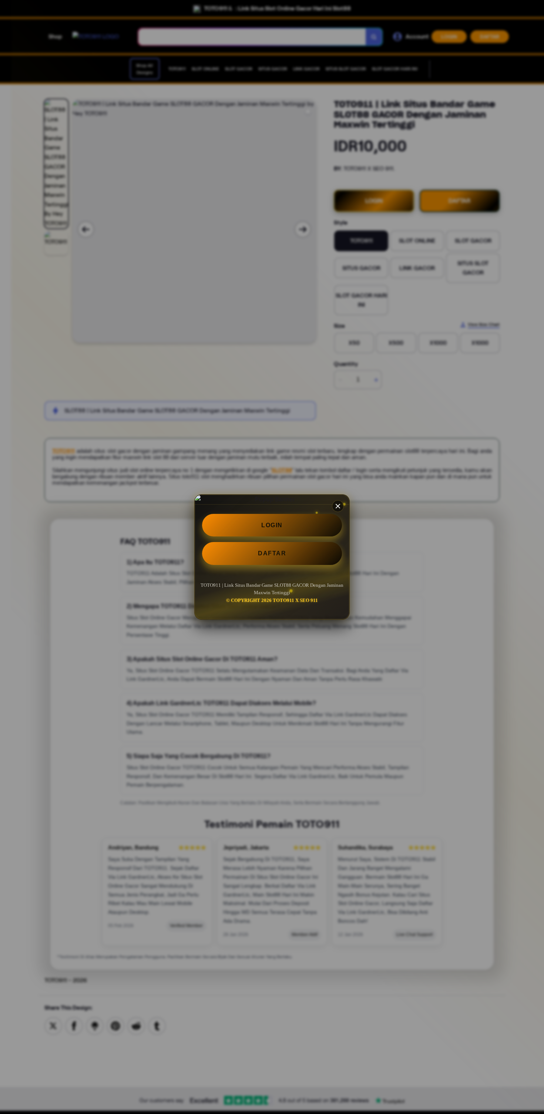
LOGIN (272, 525)
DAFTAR (272, 553)
